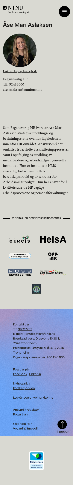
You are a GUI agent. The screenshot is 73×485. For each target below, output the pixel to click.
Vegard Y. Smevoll (25, 428)
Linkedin (35, 374)
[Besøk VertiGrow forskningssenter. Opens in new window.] (36, 289)
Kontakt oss (21, 324)
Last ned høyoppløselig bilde (20, 71)
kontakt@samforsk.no (39, 333)
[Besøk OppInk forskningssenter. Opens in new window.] (53, 256)
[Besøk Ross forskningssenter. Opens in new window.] (20, 272)
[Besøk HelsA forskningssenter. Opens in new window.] (53, 239)
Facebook (20, 374)
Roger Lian (20, 414)
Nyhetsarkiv (21, 383)
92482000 (16, 84)
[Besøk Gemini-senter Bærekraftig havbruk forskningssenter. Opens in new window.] (20, 256)
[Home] (31, 9)
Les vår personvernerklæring (33, 397)
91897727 (25, 329)
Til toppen (62, 431)
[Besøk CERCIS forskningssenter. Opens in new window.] (20, 239)
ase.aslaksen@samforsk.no (22, 89)
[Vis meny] (64, 11)
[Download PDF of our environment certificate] (36, 460)
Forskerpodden (24, 388)
